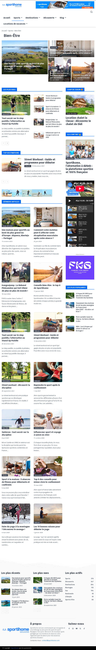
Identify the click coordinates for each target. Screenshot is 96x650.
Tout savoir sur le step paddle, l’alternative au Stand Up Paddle (13, 121)
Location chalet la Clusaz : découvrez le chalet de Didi (78, 121)
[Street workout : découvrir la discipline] (16, 372)
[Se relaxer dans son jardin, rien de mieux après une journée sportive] (5, 592)
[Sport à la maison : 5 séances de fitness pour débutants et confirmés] (39, 109)
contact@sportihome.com (51, 640)
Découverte (6, 114)
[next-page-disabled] (7, 181)
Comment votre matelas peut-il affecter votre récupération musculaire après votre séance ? (46, 234)
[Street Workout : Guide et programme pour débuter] (39, 98)
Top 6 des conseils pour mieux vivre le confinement (47, 480)
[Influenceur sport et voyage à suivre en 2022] (39, 135)
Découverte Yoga (7, 522)
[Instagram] (73, 629)
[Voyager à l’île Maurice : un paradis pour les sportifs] (5, 603)
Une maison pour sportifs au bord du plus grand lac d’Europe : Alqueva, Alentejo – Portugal (16, 234)
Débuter (27, 166)
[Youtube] (76, 629)
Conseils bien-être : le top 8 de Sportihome (47, 286)
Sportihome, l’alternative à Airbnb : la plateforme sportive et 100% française (79, 167)
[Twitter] (80, 629)
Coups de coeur (10, 60)
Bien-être (54, 47)
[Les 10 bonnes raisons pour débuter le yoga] (48, 514)
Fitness (4, 475)
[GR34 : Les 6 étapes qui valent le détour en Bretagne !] (70, 329)
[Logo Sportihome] (19, 5)
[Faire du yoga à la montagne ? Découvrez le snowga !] (16, 514)
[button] (91, 12)
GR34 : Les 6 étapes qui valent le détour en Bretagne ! (84, 329)
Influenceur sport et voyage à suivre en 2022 (53, 135)
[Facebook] (69, 629)
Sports (10, 31)
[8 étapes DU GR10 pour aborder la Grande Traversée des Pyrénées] (70, 296)
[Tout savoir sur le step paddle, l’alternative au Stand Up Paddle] (16, 105)
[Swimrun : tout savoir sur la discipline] (16, 419)
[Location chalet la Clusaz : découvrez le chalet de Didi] (80, 105)
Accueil (4, 31)
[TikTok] (84, 629)
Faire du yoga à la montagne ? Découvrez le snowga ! (16, 528)
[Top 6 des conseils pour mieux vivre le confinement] (48, 466)
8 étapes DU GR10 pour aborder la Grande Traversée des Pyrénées (84, 296)
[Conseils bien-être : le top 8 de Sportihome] (83, 70)
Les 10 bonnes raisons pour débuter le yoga (47, 528)
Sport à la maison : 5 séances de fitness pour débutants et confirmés (16, 482)
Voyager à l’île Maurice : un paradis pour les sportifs (20, 602)
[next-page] (7, 143)
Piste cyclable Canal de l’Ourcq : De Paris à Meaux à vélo (85, 319)
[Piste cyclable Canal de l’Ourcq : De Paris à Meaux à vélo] (70, 319)
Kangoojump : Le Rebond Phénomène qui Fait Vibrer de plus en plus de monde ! (15, 288)
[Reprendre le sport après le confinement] (48, 372)
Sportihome (15, 648)
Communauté (38, 428)
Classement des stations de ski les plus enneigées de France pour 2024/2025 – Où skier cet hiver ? (85, 307)
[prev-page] (3, 143)
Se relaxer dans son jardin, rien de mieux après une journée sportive (19, 592)
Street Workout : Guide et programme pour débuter (53, 98)
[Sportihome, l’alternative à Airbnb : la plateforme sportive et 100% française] (80, 150)
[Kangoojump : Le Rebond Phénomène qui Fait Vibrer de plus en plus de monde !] (59, 70)
